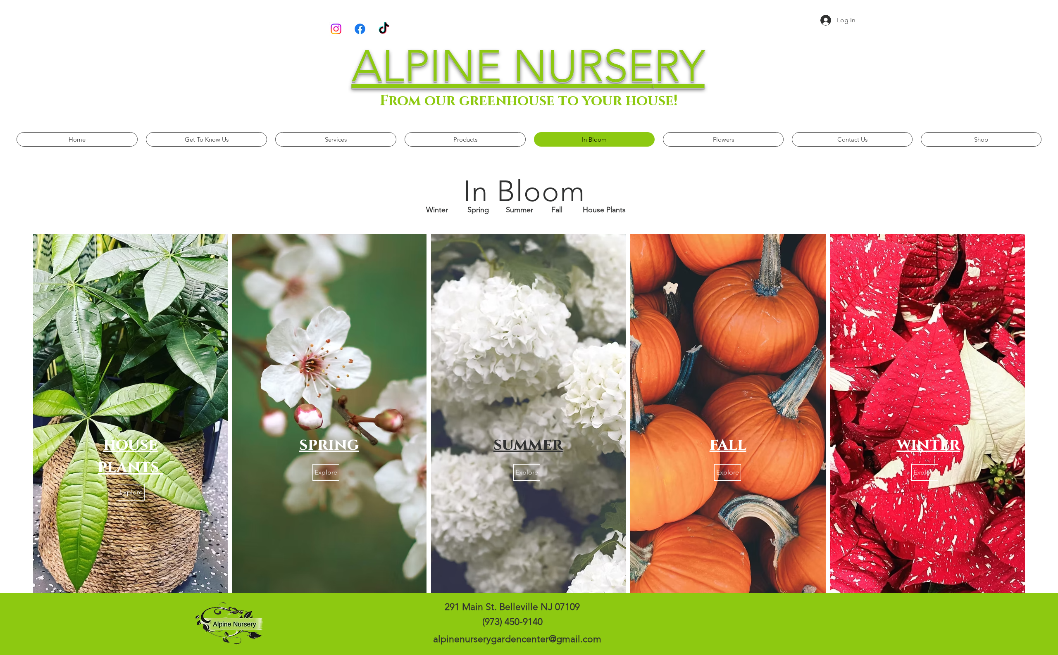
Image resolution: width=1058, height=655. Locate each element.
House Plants (604, 209)
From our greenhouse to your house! (529, 101)
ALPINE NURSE (503, 66)
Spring (478, 209)
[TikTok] (384, 29)
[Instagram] (336, 29)
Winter (437, 209)
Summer (519, 209)
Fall (556, 209)
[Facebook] (360, 29)
